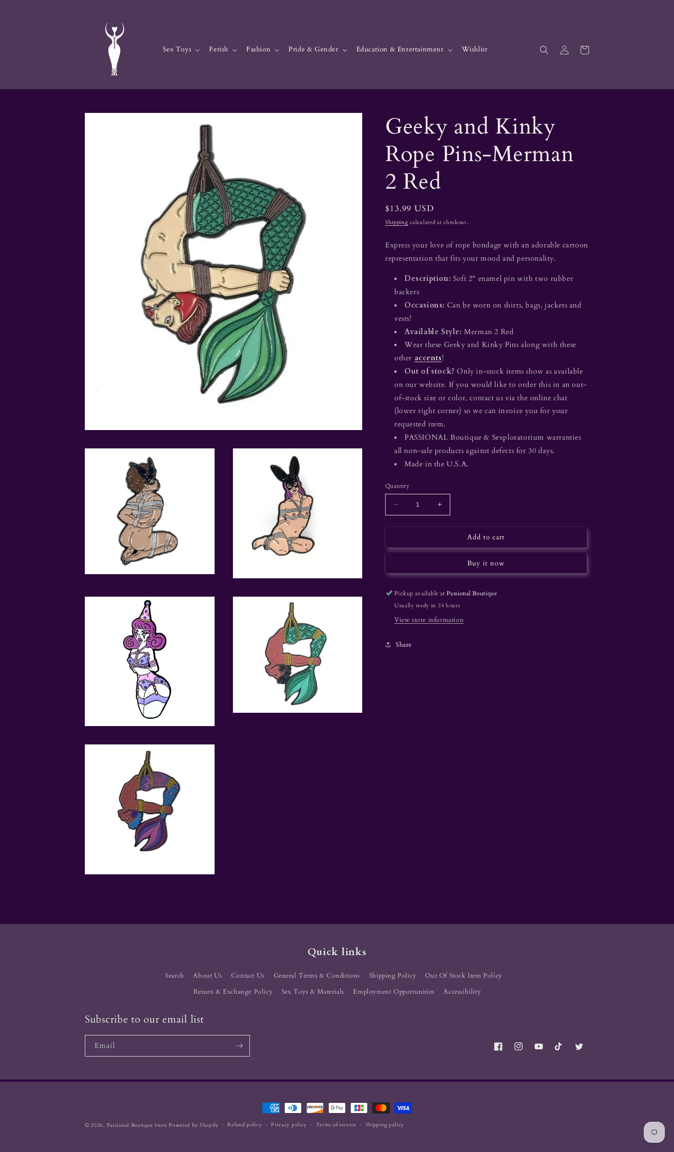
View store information (429, 619)
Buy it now (486, 562)
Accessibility (462, 991)
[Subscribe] (239, 1046)
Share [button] (404, 644)
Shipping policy (384, 1124)
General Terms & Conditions (317, 975)
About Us (207, 975)
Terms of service (336, 1124)
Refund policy (244, 1124)
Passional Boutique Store (137, 1125)
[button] (180, 50)
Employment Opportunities (393, 991)
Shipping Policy (392, 975)
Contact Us (248, 975)
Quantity (397, 486)
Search (174, 975)
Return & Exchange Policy (232, 991)
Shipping (397, 222)
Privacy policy (289, 1124)
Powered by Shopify (194, 1125)
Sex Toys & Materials (313, 991)
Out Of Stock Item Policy (463, 975)
